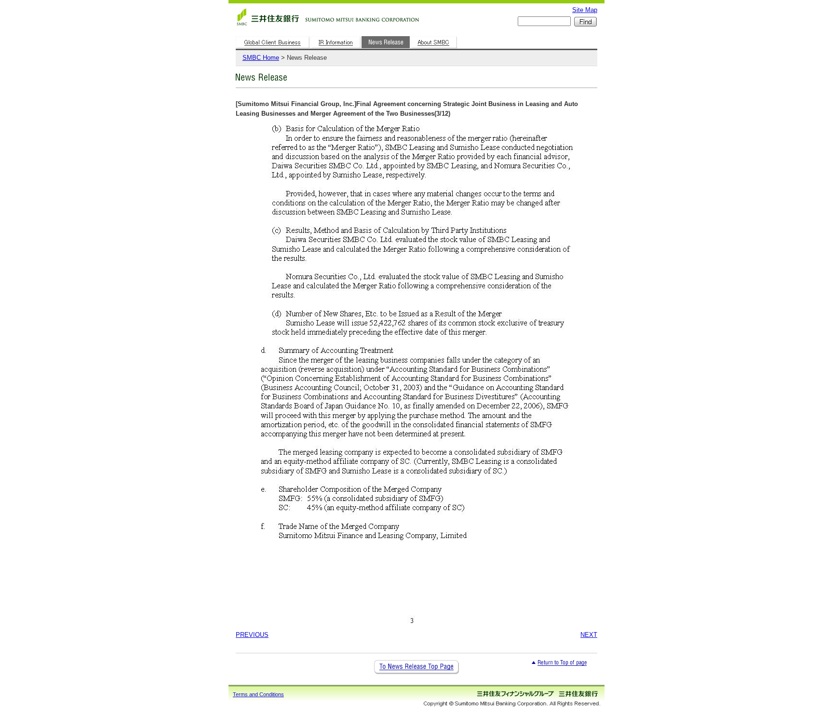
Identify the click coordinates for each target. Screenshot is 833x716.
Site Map (584, 10)
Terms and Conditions (258, 694)
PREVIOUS (252, 634)
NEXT (588, 634)
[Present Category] (386, 48)
